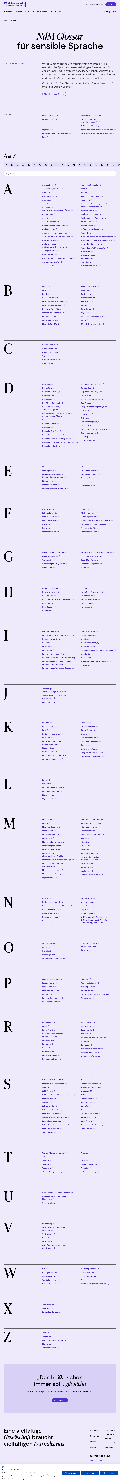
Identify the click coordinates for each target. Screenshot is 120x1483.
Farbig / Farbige (49, 520)
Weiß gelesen (48, 1272)
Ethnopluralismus (88, 470)
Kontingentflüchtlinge (51, 759)
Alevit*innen (47, 204)
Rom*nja (85, 1034)
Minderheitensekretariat (91, 834)
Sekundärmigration (50, 1128)
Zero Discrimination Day (53, 1340)
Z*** (44, 1333)
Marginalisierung (49, 834)
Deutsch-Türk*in (49, 423)
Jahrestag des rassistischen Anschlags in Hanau (54, 696)
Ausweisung (86, 262)
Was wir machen (40, 12)
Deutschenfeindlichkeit (52, 446)
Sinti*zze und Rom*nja (90, 126)
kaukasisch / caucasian (91, 756)
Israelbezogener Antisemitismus (95, 661)
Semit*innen (47, 1132)
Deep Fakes (47, 399)
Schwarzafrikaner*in (51, 1110)
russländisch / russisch (91, 1056)
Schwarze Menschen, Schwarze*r (56, 1117)
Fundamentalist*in (89, 531)
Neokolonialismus (50, 917)
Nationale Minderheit (51, 902)
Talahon (45, 1157)
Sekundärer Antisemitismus (54, 1125)
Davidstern (47, 388)
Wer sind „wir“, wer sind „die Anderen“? (89, 120)
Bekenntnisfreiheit (50, 297)
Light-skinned (48, 795)
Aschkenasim (48, 265)
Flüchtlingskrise (88, 513)
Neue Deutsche (87, 902)
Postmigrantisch (88, 987)
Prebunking (86, 990)
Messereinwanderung (51, 874)
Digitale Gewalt (87, 388)
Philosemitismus (49, 987)
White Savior (48, 1284)
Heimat (84, 588)
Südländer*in (86, 1128)
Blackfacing (86, 290)
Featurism (46, 528)
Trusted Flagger (88, 1164)
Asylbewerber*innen (90, 214)
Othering (85, 950)
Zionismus (47, 1344)
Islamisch (85, 639)
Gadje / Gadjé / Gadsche (53, 552)
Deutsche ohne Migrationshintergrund (58, 442)
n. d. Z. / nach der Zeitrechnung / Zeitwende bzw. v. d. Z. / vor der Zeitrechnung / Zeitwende (94, 920)
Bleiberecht (86, 301)
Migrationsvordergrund (91, 823)
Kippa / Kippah (49, 748)
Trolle (83, 1160)
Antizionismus (48, 254)
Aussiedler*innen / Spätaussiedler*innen (90, 256)
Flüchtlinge (86, 509)
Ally (44, 218)
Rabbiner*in (47, 1022)
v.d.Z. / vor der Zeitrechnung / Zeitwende (54, 1246)
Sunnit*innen (86, 1121)
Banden (45, 294)
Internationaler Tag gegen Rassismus (58, 668)
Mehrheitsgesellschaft (52, 845)
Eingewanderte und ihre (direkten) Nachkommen (53, 475)
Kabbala (46, 722)
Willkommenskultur (89, 1276)
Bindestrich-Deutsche (52, 312)
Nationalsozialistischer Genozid (56, 906)
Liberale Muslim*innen (52, 787)
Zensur (45, 1336)
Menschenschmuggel (51, 870)
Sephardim (86, 1080)
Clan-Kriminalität (50, 359)
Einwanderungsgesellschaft (54, 488)
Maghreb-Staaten (50, 827)
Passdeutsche (48, 983)
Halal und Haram (49, 592)
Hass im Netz (48, 595)
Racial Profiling (48, 1030)
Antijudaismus (48, 229)
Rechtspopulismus (50, 1059)
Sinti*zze (84, 1095)
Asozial (84, 189)
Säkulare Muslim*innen (91, 1125)
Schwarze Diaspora (50, 1113)
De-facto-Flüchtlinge (51, 391)
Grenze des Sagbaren (90, 563)
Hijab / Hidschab (88, 603)
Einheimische (48, 481)
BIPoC (45, 286)
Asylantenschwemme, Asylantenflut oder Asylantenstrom (96, 205)
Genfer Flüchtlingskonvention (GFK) (96, 552)
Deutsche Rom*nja (50, 431)
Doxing (84, 410)
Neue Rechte (86, 906)
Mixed (83, 849)
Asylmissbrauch (88, 221)
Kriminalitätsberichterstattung (55, 133)
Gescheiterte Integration (91, 556)
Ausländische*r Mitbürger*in (93, 248)
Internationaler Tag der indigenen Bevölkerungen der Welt (56, 662)
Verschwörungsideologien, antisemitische (53, 1228)
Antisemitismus (49, 240)
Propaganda (86, 998)
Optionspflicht (48, 954)
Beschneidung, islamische (53, 301)
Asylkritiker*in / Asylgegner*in (94, 218)
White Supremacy (89, 1269)
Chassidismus (48, 348)
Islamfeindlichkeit (88, 635)
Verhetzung (47, 1223)
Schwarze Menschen (90, 115)
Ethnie (83, 467)
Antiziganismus (49, 250)
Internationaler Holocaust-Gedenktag (58, 657)
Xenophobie (47, 1308)
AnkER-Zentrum (49, 221)
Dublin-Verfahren (88, 433)
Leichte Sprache (96, 4)
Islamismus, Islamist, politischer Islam (97, 650)
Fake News (47, 509)
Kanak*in (46, 726)
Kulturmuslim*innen (89, 749)
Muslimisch (86, 871)
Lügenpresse (48, 798)
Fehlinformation (49, 531)
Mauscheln (47, 838)
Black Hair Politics (50, 320)
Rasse (45, 1048)
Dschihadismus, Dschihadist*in (94, 429)
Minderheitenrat (88, 830)
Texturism (46, 1168)
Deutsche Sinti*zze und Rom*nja (56, 435)
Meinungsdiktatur (50, 849)
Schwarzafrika (48, 1106)
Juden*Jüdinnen (49, 126)
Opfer (45, 947)
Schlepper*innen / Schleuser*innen (57, 1095)
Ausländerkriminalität (90, 244)
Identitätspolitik (49, 631)
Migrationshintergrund (90, 819)
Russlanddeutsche (89, 1052)
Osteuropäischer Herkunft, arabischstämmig (92, 945)
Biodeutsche (48, 316)
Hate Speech (48, 607)
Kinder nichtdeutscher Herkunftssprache (51, 742)
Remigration (86, 1026)
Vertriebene (47, 1234)
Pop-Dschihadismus (51, 1002)
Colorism (46, 363)
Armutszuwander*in (51, 262)
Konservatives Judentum (53, 755)
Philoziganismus (49, 990)
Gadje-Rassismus (50, 556)
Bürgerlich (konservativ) (91, 324)
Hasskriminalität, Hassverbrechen (57, 599)
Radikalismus (48, 1040)
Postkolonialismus (89, 983)
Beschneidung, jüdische (52, 305)
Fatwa (45, 524)
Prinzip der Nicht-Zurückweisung (95, 994)
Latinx (45, 780)
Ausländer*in (86, 233)
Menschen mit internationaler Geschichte (55, 865)
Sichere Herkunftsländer (91, 1087)
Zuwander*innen (49, 1348)
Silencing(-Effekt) (88, 1091)
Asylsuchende (87, 225)
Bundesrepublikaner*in (91, 316)
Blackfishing (86, 294)
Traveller (85, 1157)
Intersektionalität (88, 631)
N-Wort (45, 898)
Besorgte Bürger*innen (52, 309)
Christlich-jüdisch (50, 352)
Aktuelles (8, 12)
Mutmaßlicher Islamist (91, 875)
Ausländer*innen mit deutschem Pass (97, 236)
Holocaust (85, 607)
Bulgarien (85, 312)
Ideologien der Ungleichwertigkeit (57, 635)
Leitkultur (46, 783)
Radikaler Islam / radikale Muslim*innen (53, 1035)
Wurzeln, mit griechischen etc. (94, 1284)
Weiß (44, 1269)
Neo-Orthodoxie (49, 913)
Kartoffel (46, 730)
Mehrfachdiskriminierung (53, 842)
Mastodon (109, 1447)
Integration (47, 650)
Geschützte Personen (90, 560)
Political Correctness (51, 998)
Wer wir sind (56, 12)
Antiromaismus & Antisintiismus (56, 236)
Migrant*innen (48, 877)
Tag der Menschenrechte (53, 1153)
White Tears (86, 1272)
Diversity (85, 395)
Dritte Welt (85, 418)
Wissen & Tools (22, 12)
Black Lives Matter (89, 286)
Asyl (83, 192)
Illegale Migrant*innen (52, 639)
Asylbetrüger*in (88, 210)
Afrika (45, 192)
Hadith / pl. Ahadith (50, 588)
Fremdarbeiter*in (88, 528)
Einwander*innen (49, 484)
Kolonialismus (48, 751)
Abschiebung (48, 185)
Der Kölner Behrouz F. (51, 403)
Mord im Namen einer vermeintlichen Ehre (90, 858)
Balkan (45, 290)
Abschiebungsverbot (51, 189)
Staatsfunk (85, 1106)
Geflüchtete (47, 567)
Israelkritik (85, 665)
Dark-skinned (48, 384)
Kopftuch (85, 722)
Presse (93, 1441)
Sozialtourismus (88, 1098)
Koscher (84, 734)
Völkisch (46, 1241)
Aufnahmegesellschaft (91, 229)
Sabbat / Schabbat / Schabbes (55, 1080)
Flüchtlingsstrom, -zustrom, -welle (96, 520)
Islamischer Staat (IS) (90, 642)
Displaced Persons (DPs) (91, 391)
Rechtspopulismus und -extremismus (97, 129)
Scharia (45, 1087)
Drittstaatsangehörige (90, 421)
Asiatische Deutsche (90, 185)
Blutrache (85, 305)
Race (44, 1026)
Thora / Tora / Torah (51, 1172)
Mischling (85, 842)
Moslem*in (86, 863)
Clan (44, 356)
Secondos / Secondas (52, 1121)
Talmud (45, 1160)
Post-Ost (46, 137)
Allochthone (47, 214)
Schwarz (46, 1102)
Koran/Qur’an (87, 730)
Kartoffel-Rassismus (51, 734)
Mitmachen (95, 1430)
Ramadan (46, 1044)
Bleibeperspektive (89, 297)
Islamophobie (87, 657)
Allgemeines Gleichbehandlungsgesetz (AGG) (56, 209)
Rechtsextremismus (51, 1055)
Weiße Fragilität (49, 1276)
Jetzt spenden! (110, 12)
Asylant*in (85, 200)
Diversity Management (91, 399)
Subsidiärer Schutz (89, 1117)
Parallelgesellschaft (51, 979)
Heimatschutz (87, 595)
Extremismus (86, 485)
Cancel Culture (49, 344)
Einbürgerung (48, 470)
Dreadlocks (86, 414)
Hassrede (46, 603)
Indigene (46, 646)
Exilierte (84, 478)
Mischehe (85, 838)
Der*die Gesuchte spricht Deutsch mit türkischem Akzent (57, 414)
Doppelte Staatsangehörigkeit (94, 406)
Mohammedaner (88, 853)
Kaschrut (46, 737)
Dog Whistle (86, 403)
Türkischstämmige (89, 1172)
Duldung (84, 436)
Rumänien (85, 1045)
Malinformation (49, 830)
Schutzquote (48, 1098)
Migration (46, 129)
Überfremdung (48, 1203)
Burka (83, 320)
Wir (82, 1280)
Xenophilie (47, 1304)
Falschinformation (50, 513)
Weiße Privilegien (50, 1280)
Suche (109, 4)
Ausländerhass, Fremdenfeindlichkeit (97, 240)
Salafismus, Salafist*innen (53, 1083)
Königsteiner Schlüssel (90, 752)
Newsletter (95, 1436)
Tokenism (85, 1153)
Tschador (85, 1168)
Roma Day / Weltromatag (92, 1037)
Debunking (47, 395)
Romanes (85, 1041)
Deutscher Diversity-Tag (91, 384)
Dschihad (85, 425)
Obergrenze (47, 943)
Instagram (109, 1430)
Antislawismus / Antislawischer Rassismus (53, 245)
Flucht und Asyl (49, 115)
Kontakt (93, 1447)
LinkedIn (108, 1434)
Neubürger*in (87, 898)
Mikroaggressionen (89, 827)
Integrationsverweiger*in (53, 654)
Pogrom (46, 994)
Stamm (84, 1110)
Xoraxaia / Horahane (51, 1312)
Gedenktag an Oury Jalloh (53, 563)
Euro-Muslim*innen (89, 474)
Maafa (45, 823)
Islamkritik (85, 654)
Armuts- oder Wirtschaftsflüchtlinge (58, 258)
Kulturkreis (85, 745)
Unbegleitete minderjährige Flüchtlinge (54, 1197)
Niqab (83, 909)
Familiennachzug (49, 516)
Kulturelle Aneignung (90, 741)
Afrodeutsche (48, 196)
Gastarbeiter (48, 560)
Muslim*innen (48, 119)
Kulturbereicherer (88, 737)
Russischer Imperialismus (92, 1049)
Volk (44, 1237)
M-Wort (45, 819)
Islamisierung (87, 646)
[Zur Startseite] (15, 4)
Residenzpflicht (87, 1030)
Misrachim (85, 845)
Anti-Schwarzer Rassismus (54, 225)
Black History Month (51, 324)
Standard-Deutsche (89, 1113)
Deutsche (46, 427)
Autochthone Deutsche (91, 265)
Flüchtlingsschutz (88, 516)
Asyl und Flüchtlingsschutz (92, 196)
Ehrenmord (47, 467)
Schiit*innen (47, 1091)
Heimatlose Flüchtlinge (91, 592)
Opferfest (46, 951)
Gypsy (84, 567)
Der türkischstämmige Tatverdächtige (52, 408)
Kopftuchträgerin (88, 726)
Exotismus (85, 482)
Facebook (109, 1443)
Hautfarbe (46, 610)
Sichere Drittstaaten (89, 1083)
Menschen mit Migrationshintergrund (58, 860)
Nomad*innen (87, 913)
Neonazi (46, 921)
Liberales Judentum (51, 791)
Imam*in (46, 642)
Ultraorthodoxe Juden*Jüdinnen (56, 1192)
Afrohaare (46, 200)
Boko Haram (86, 309)
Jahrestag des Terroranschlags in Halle (52, 690)
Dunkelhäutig (86, 440)
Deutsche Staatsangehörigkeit (55, 438)
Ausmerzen (86, 251)
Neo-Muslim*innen (50, 909)
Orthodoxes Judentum (52, 958)
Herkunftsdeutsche (89, 599)
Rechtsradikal (87, 1022)
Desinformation (49, 420)
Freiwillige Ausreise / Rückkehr (94, 524)
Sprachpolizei (87, 1102)
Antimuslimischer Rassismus (55, 233)
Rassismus (47, 1051)
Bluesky (108, 1438)
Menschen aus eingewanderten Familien (53, 854)
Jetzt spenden (60, 1400)
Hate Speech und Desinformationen (96, 133)
